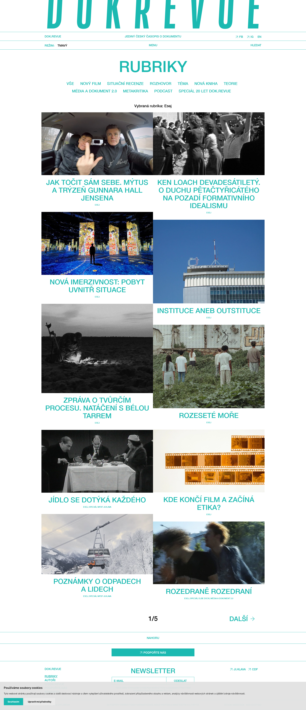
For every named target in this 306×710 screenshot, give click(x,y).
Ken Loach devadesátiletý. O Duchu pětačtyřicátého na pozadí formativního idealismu (208, 194)
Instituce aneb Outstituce (209, 310)
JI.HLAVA (240, 669)
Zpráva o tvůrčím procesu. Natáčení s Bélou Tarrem (97, 408)
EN (259, 36)
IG (252, 36)
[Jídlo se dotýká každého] (97, 461)
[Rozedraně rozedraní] (209, 553)
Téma (183, 83)
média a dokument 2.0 (94, 91)
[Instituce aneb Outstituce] (209, 261)
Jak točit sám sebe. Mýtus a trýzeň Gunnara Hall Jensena (97, 190)
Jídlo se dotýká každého (97, 500)
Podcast (163, 91)
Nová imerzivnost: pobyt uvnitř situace (97, 286)
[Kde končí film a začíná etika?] (209, 461)
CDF (255, 669)
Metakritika (135, 91)
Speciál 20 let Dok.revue (205, 91)
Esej (97, 205)
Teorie (230, 83)
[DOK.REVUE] (153, 16)
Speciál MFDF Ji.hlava (100, 507)
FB (241, 36)
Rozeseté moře (209, 415)
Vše (70, 83)
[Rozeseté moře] (209, 366)
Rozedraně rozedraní (209, 591)
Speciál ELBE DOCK (200, 598)
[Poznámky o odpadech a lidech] (97, 544)
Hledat (256, 45)
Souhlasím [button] (13, 701)
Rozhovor (160, 83)
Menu (153, 45)
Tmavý (62, 45)
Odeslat (180, 680)
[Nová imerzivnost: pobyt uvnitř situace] (97, 243)
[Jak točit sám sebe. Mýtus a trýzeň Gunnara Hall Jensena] (97, 143)
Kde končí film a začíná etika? (208, 503)
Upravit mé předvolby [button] (39, 701)
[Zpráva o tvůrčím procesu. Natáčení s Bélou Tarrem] (97, 348)
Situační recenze (125, 83)
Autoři (50, 680)
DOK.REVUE (53, 36)
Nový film (90, 83)
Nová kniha (206, 83)
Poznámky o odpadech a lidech (97, 585)
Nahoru (153, 638)
